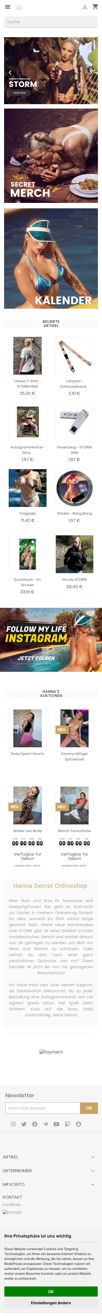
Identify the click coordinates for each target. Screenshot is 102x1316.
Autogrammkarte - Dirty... (28, 450)
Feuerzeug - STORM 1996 (74, 450)
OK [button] (51, 1291)
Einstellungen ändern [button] (51, 1302)
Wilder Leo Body (27, 830)
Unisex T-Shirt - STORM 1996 (27, 383)
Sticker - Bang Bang (74, 513)
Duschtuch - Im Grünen (27, 582)
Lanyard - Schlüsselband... (74, 383)
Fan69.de (12, 1204)
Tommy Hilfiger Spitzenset (74, 756)
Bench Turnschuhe (74, 830)
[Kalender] (51, 255)
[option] (51, 70)
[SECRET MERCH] (51, 155)
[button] (11, 70)
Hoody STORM (74, 579)
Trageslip (27, 513)
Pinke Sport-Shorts (27, 753)
